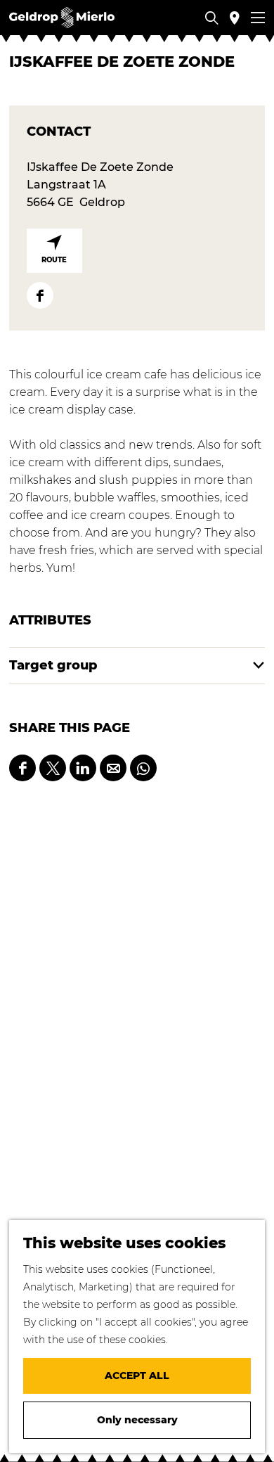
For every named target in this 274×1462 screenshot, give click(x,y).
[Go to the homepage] (62, 17)
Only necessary (137, 1419)
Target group (53, 665)
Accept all (137, 1375)
